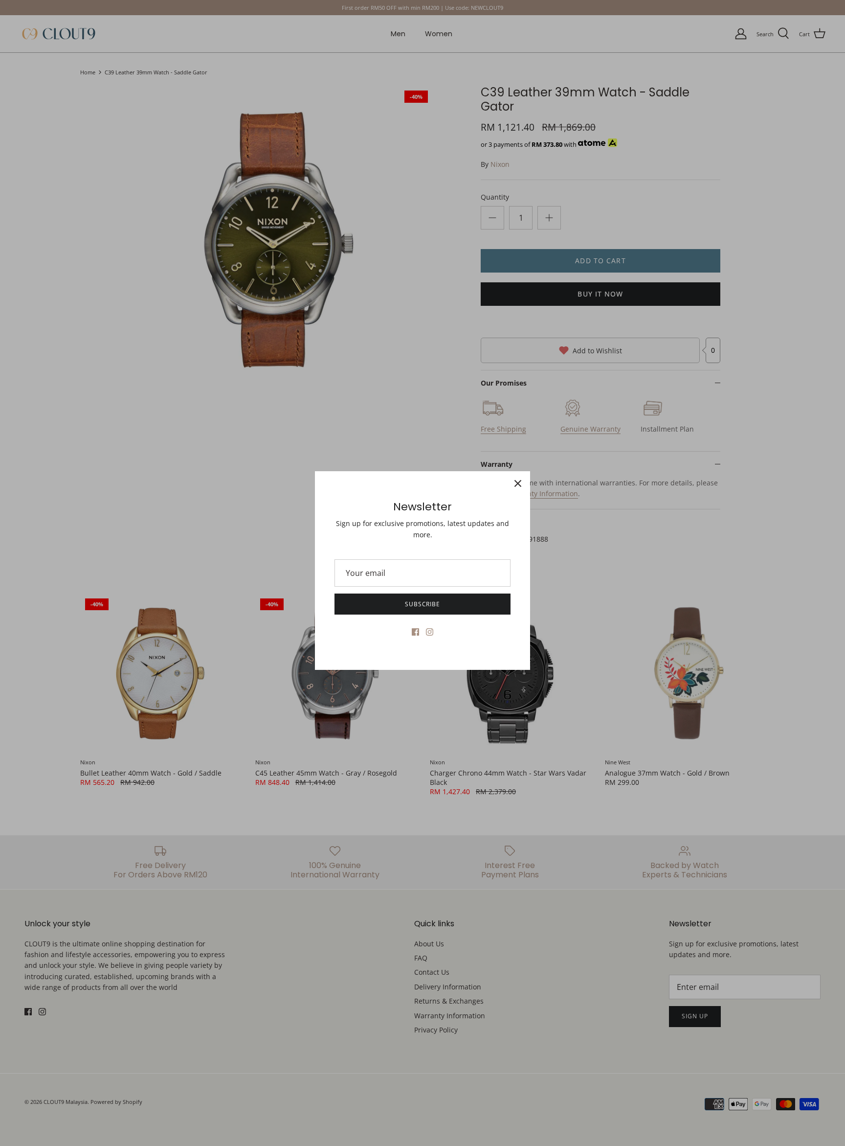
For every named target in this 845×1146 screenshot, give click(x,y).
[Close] (518, 483)
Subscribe (423, 604)
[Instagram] (429, 632)
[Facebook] (415, 632)
